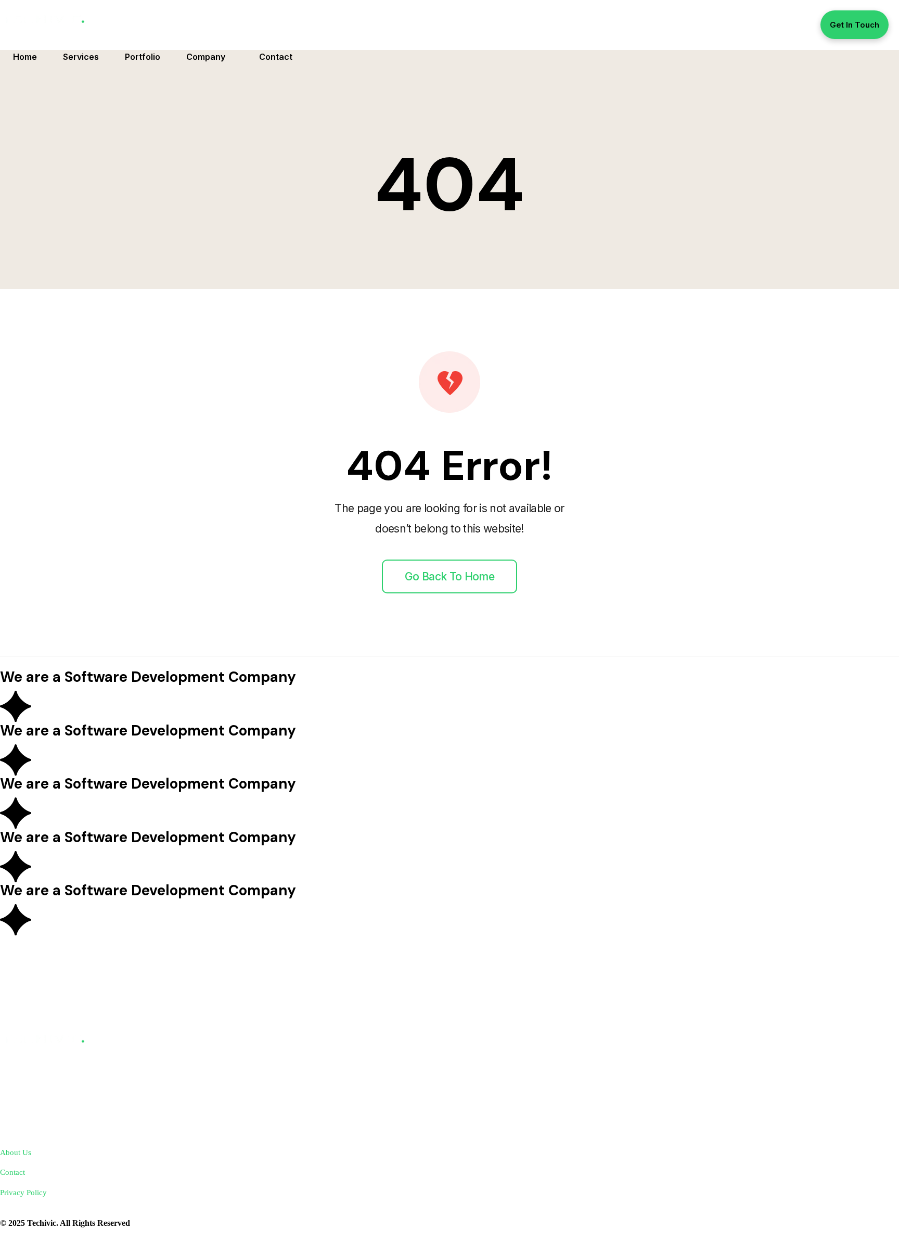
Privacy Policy (23, 1192)
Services (81, 57)
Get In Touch (854, 25)
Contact (275, 57)
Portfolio (142, 57)
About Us (15, 1152)
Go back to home (449, 576)
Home (25, 57)
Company (205, 57)
